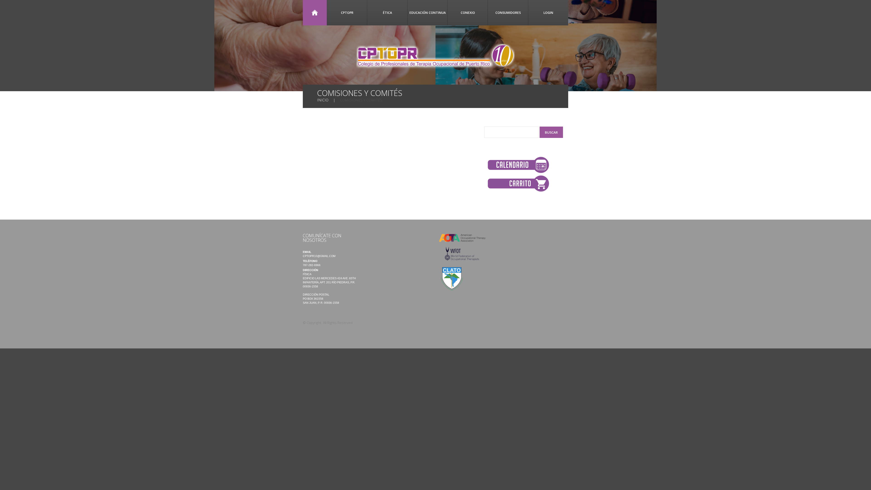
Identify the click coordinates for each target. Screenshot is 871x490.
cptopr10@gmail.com (319, 256)
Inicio (315, 12)
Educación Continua (427, 12)
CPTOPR (347, 12)
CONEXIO (468, 12)
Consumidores (508, 12)
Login (548, 12)
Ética (387, 12)
